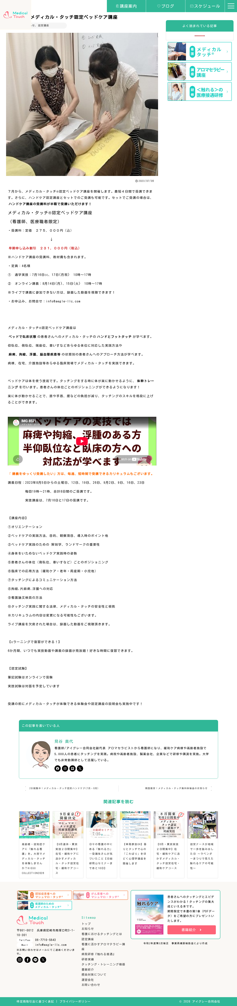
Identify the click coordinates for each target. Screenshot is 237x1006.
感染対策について (94, 974)
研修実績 (88, 959)
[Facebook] (57, 768)
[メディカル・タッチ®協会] (15, 14)
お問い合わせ (91, 984)
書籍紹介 (88, 969)
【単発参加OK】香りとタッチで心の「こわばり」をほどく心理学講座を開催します (135, 854)
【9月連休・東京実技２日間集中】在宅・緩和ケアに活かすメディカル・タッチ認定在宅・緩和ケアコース (67, 858)
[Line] (72, 768)
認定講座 (43, 25)
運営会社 (88, 979)
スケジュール (207, 6)
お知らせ (88, 928)
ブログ (167, 6)
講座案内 (128, 6)
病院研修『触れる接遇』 (99, 954)
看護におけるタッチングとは (102, 934)
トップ (86, 923)
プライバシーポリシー (75, 1001)
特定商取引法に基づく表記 (35, 1001)
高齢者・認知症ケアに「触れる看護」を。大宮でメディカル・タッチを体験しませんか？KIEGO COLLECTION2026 (33, 858)
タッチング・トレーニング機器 (103, 964)
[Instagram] (65, 768)
